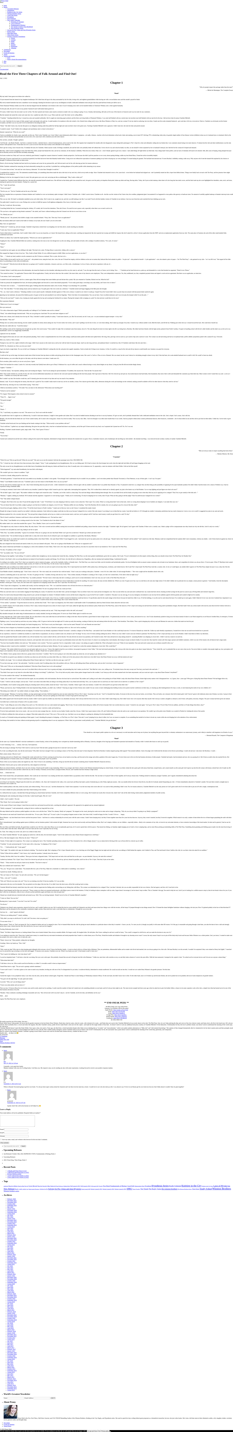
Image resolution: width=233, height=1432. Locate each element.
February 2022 (11, 1254)
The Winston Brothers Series (185, 1189)
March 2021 (10, 1272)
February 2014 (11, 1385)
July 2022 (10, 1246)
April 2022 (10, 1251)
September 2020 (12, 1282)
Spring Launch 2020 (86, 1189)
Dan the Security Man (44, 1186)
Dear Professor (11, 18)
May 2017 (10, 1344)
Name (2, 1129)
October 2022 (11, 1241)
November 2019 (12, 1297)
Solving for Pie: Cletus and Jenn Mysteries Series (21, 30)
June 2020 (10, 1287)
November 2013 (12, 1387)
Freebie (101, 1186)
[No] (110, 1431)
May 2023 (10, 1230)
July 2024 (10, 1215)
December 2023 (11, 1220)
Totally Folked (206, 1189)
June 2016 (10, 1362)
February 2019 (11, 1311)
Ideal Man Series (12, 33)
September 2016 (12, 1357)
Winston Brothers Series (14, 13)
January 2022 (11, 1256)
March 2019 (10, 1310)
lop (229, 1186)
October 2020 (11, 1280)
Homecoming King (139, 1186)
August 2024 (11, 1213)
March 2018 (10, 1329)
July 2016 (10, 1361)
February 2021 (11, 1274)
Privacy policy (105, 1431)
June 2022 (10, 1248)
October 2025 (11, 1204)
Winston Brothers (221, 1188)
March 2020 (10, 1292)
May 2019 (10, 1307)
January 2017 (11, 1351)
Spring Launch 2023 (120, 1189)
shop (5, 61)
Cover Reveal (32, 1186)
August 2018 (11, 1321)
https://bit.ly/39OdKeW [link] (120, 1018)
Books (5, 7)
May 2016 (10, 1364)
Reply (5, 1050)
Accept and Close (92, 1431)
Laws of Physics (15, 23)
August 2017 (11, 1339)
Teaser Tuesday (136, 1189)
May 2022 (10, 1249)
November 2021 (12, 1259)
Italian (12, 43)
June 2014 (10, 1382)
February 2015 (11, 1379)
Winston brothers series (11, 1191)
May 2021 (10, 1269)
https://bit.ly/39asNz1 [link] (121, 1016)
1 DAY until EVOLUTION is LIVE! (18, 1176)
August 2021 (11, 1264)
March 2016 (10, 1367)
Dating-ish (53, 1186)
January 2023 (11, 1236)
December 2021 (11, 1258)
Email (2, 1132)
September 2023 (12, 1225)
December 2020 (11, 1277)
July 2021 (10, 1266)
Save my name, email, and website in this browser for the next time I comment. (24, 1139)
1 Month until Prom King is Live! (17, 1171)
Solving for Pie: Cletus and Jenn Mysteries (64, 1189)
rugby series (22, 1189)
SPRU (129, 1189)
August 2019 (11, 1302)
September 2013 (12, 1388)
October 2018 (11, 1318)
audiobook (6, 1186)
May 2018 (10, 1326)
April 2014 (10, 1383)
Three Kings (195, 1189)
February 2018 (11, 1331)
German (13, 40)
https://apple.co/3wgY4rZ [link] (120, 1010)
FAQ (8, 58)
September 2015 (12, 1370)
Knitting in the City (192, 1185)
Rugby (17, 1189)
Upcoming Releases (13, 9)
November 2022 (12, 1240)
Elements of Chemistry (17, 22)
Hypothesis (10, 17)
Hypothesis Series (160, 1185)
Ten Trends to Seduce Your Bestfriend (22, 27)
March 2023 (10, 1233)
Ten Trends (144, 1189)
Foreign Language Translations (16, 36)
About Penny (7, 1426)
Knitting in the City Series (14, 12)
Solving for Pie (44, 1189)
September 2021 (12, 1262)
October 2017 (11, 1338)
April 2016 (10, 1365)
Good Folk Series (12, 15)
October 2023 (11, 1223)
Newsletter (7, 51)
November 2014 (12, 1380)
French (13, 38)
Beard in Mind (21, 1186)
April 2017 (10, 1346)
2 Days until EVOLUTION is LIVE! (18, 1177)
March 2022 (10, 1253)
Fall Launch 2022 (86, 1186)
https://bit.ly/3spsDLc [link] (120, 1015)
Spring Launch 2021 (96, 1189)
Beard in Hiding (13, 1186)
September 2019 (12, 1300)
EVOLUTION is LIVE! (14, 1174)
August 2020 (11, 1284)
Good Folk (130, 1186)
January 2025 (11, 1208)
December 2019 (11, 1295)
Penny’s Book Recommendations (16, 59)
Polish (12, 41)
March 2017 (10, 1347)
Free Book (106, 1186)
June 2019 (10, 1305)
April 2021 (10, 1271)
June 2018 (10, 1325)
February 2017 (11, 1349)
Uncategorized (4, 69)
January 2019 (11, 1313)
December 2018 (11, 1315)
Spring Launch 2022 (108, 1189)
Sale (27, 1189)
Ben (5, 1061)
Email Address (29, 1398)
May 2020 (10, 1289)
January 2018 (11, 1333)
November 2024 (12, 1210)
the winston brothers (169, 1189)
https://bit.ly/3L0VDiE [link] (118, 1011)
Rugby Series (11, 31)
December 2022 (11, 1238)
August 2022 (11, 1244)
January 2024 (11, 1218)
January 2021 (11, 1276)
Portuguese (14, 46)
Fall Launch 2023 (95, 1186)
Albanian (13, 48)
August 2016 (11, 1359)
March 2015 (10, 1377)
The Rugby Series (155, 1189)
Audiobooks (7, 49)
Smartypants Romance (34, 1189)
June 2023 (10, 1228)
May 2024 (10, 1217)
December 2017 (11, 1334)
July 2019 (10, 1303)
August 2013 (11, 1390)
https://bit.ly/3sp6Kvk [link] (118, 1013)
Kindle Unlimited (175, 1186)
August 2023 (11, 1226)
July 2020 (10, 1285)
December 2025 (11, 1200)
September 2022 (12, 1243)
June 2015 (10, 1374)
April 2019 (10, 1308)
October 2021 (11, 1261)
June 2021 (10, 1267)
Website (2, 1136)
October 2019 (11, 1298)
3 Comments (3, 1036)
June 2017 (10, 1343)
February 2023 (11, 1235)
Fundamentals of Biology (18, 25)
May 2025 (10, 1207)
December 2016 (11, 1352)
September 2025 (12, 1205)
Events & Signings (9, 53)
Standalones (10, 10)
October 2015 (11, 1369)
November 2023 (12, 1222)
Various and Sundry (9, 56)
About (5, 54)
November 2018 (12, 1316)
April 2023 (10, 1231)
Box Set (26, 1186)
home (5, 5)
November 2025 (12, 1202)
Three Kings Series (12, 35)
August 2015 (11, 1372)
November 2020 (12, 1279)
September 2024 (12, 1212)
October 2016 (11, 1356)
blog (5, 62)
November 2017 (12, 1336)
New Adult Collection (13, 20)
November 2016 (12, 1354)
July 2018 (10, 1323)
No (99, 1431)
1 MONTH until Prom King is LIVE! (18, 1172)
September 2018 (12, 1320)
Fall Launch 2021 (75, 1186)
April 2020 (10, 1290)
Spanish (13, 44)
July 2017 (10, 1341)
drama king (66, 1186)
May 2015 (10, 1375)
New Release (9, 1189)
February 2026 (11, 1199)
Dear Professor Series (17, 28)
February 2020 (11, 1294)
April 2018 (10, 1328)
